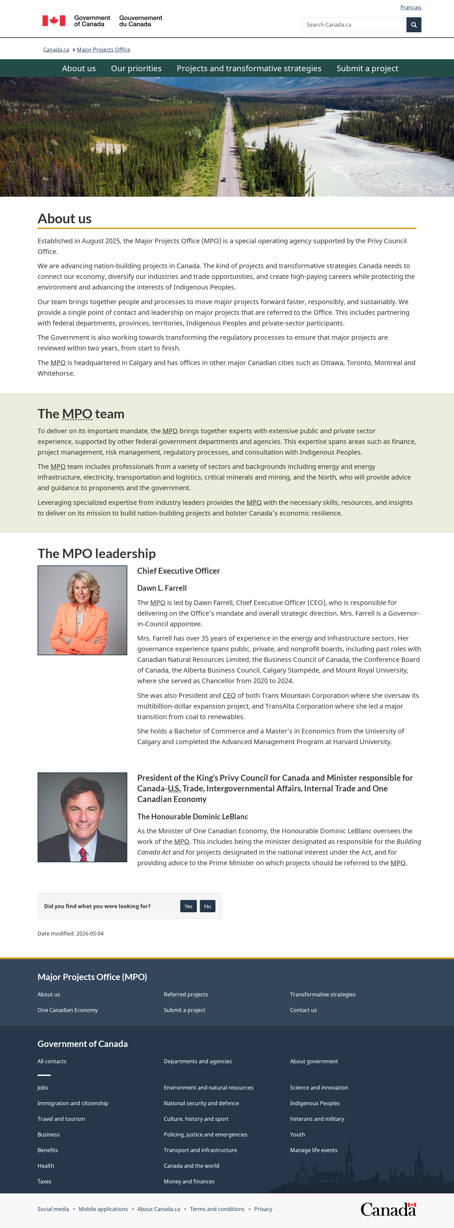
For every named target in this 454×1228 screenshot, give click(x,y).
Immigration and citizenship (73, 1103)
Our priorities (136, 68)
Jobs (43, 1087)
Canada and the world (191, 1165)
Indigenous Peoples (315, 1103)
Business (49, 1134)
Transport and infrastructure (200, 1150)
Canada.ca (56, 49)
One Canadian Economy (68, 1010)
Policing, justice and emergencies (206, 1134)
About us (79, 68)
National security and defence (201, 1103)
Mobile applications (103, 1209)
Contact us (303, 1010)
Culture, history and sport (196, 1119)
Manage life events (314, 1150)
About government (314, 1061)
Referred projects (186, 994)
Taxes (45, 1181)
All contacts (52, 1061)
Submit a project (367, 68)
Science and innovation (319, 1087)
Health (46, 1165)
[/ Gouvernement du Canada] (102, 21)
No (207, 906)
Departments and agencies (198, 1061)
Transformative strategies (323, 994)
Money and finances (189, 1181)
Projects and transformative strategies (249, 68)
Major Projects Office (103, 49)
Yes (188, 906)
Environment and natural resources (209, 1087)
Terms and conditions (217, 1209)
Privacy (263, 1209)
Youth (297, 1134)
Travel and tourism (61, 1119)
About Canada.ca (159, 1209)
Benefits (48, 1150)
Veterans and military (317, 1119)
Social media (53, 1209)
